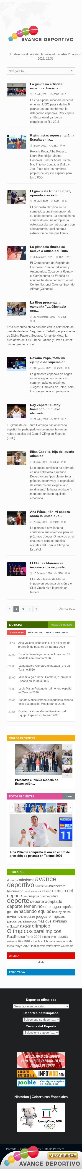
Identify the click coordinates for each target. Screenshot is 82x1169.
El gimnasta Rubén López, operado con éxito (50, 193)
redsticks (12, 941)
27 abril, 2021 (40, 201)
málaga (12, 926)
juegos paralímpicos (22, 921)
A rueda (12, 880)
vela (43, 946)
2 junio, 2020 (40, 522)
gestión (12, 912)
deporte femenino (25, 906)
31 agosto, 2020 (42, 368)
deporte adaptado (46, 901)
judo (24, 916)
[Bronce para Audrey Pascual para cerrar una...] (67, 772)
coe (25, 896)
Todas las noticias (61, 625)
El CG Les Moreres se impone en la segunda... (48, 565)
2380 (56, 94)
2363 (56, 462)
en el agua (52, 906)
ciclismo (45, 891)
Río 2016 (24, 941)
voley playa (53, 946)
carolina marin (31, 891)
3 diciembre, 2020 (43, 257)
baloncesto (57, 886)
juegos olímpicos (50, 916)
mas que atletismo (52, 921)
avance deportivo (31, 882)
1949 (56, 522)
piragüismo (49, 936)
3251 (55, 145)
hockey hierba (61, 912)
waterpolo (67, 946)
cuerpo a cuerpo (38, 896)
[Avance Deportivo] (41, 34)
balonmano (15, 891)
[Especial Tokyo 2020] (41, 1067)
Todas (68, 796)
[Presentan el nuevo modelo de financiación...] (67, 756)
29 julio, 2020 (40, 419)
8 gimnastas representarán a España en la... (52, 137)
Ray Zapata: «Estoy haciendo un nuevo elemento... (45, 409)
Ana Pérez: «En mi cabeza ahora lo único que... (50, 514)
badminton (42, 886)
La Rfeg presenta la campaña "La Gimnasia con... (48, 306)
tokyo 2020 (23, 946)
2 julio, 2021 (39, 145)
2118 (60, 573)
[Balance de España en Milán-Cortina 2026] (67, 764)
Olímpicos (20, 931)
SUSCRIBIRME (62, 1156)
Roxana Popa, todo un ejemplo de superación (48, 360)
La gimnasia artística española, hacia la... (46, 86)
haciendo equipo (34, 911)
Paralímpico (16, 936)
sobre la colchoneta (43, 941)
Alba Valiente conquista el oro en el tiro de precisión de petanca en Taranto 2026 (40, 853)
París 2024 (33, 936)
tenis (59, 941)
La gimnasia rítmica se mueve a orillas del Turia (49, 249)
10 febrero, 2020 (42, 573)
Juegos (31, 916)
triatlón (35, 946)
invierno (13, 916)
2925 (56, 419)
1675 (61, 257)
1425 (64, 316)
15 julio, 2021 (40, 94)
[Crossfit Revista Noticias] (41, 1076)
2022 (56, 201)
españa (67, 907)
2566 (59, 368)
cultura (53, 896)
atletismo (26, 880)
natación (24, 926)
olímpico (41, 926)
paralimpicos (47, 931)
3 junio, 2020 (40, 462)
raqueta (62, 936)
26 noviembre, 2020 (44, 316)
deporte (18, 900)
